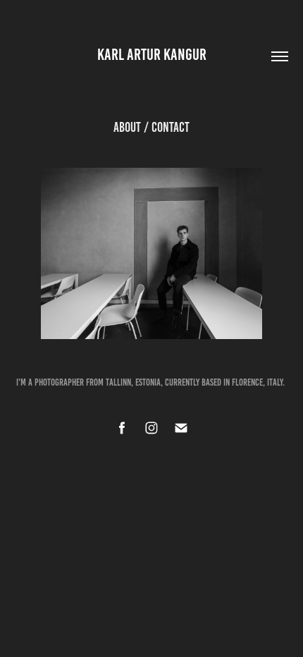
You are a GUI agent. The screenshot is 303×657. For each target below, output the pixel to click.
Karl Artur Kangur (151, 54)
